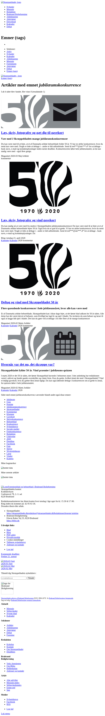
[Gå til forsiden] (11, 76)
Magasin (10, 9)
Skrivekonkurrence (15, 419)
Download (11, 22)
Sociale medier (13, 429)
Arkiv (9, 51)
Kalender (10, 24)
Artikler (10, 625)
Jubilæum (11, 399)
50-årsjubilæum (13, 451)
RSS (9, 704)
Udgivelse (11, 436)
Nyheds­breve (12, 699)
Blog (9, 532)
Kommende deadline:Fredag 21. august (10, 555)
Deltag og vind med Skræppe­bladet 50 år (29, 302)
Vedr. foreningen (14, 663)
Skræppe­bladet (13, 409)
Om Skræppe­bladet (15, 649)
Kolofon (10, 644)
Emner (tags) (12, 71)
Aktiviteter (11, 19)
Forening (10, 635)
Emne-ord (11, 687)
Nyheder (10, 7)
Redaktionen (59, 513)
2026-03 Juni (6, 563)
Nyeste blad (12, 613)
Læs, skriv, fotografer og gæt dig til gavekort (32, 132)
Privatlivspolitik (13, 537)
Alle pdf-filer (12, 680)
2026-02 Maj (6, 568)
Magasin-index (13, 683)
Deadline (10, 441)
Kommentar (12, 412)
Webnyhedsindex (14, 685)
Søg (8, 690)
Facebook (11, 444)
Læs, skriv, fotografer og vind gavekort (28, 220)
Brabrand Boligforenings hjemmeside (61, 598)
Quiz (9, 402)
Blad (9, 530)
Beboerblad (12, 421)
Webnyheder (12, 611)
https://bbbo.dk (13, 520)
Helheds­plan (12, 668)
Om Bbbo (11, 666)
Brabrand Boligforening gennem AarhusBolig (26, 600)
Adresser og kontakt (15, 545)
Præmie (10, 404)
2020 (9, 439)
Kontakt (10, 647)
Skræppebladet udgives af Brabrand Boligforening (17, 598)
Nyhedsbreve (12, 426)
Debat (9, 26)
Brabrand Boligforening (17, 14)
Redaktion (11, 12)
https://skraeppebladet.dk (17, 513)
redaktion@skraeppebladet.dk (41, 513)
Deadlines (11, 652)
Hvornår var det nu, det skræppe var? (28, 364)
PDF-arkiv (11, 535)
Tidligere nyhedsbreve (16, 542)
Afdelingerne (12, 17)
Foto (9, 446)
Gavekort (11, 417)
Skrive (9, 449)
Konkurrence (12, 424)
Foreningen (11, 64)
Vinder (9, 456)
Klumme (10, 414)
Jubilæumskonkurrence (17, 407)
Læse (9, 453)
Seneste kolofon (71, 513)
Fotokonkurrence (14, 431)
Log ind (10, 549)
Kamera (10, 458)
